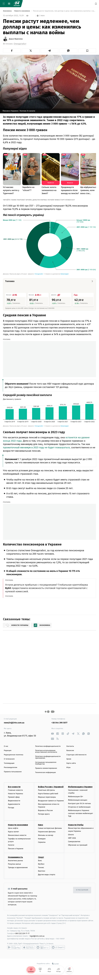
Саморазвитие (74, 841)
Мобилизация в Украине (80, 787)
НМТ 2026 (72, 838)
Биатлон (41, 871)
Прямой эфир (14, 797)
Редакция (7, 750)
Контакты (70, 746)
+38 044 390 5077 (59, 723)
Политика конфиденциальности (48, 746)
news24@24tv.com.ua (14, 723)
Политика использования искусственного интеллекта (46, 751)
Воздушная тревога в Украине (51, 800)
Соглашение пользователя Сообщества (45, 763)
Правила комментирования (46, 768)
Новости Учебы (75, 825)
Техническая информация (45, 772)
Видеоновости (14, 800)
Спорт (41, 857)
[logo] (17, 3)
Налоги (11, 845)
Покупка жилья (14, 864)
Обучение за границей (77, 845)
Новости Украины (15, 793)
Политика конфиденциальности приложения (48, 757)
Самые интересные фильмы (50, 828)
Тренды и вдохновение (18, 867)
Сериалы (42, 842)
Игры (68, 767)
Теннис (41, 867)
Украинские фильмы (47, 832)
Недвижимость (15, 857)
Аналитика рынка (15, 860)
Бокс (40, 860)
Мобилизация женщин (77, 800)
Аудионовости (14, 804)
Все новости (14, 787)
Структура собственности (76, 755)
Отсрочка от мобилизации (79, 807)
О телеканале (9, 759)
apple (28, 947)
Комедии (42, 839)
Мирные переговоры (47, 797)
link (52, 733)
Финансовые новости (17, 835)
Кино (40, 825)
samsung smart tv (58, 947)
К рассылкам (82, 890)
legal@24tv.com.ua (37, 936)
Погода (11, 808)
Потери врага (44, 814)
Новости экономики (22, 11)
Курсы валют (13, 832)
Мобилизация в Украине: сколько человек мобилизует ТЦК (80, 813)
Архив (68, 759)
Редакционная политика (13, 755)
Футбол (41, 864)
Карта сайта (71, 763)
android (14, 947)
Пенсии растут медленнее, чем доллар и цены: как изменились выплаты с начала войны (64, 11)
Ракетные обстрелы (46, 790)
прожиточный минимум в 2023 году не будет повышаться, (36, 447)
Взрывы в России (45, 810)
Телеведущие (9, 763)
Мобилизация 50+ (75, 796)
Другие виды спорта (46, 874)
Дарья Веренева (16, 39)
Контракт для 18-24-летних (79, 803)
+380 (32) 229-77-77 (22, 933)
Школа (71, 834)
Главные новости (15, 790)
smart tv (43, 947)
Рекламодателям (10, 767)
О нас (6, 746)
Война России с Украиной (50, 787)
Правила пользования (13, 772)
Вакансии (70, 750)
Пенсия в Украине (15, 848)
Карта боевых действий (48, 793)
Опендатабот (20, 44)
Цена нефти (13, 828)
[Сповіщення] (96, 3)
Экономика (7, 11)
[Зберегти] (87, 51)
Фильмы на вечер (45, 835)
